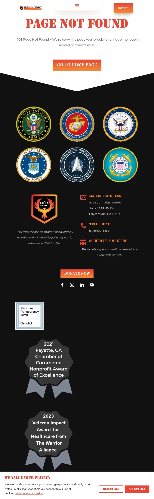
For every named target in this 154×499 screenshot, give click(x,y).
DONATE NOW (77, 273)
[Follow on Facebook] (62, 285)
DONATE (123, 8)
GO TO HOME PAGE (77, 65)
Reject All (111, 489)
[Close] (150, 475)
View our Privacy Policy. (29, 493)
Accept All (137, 489)
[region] (77, 485)
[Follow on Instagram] (72, 285)
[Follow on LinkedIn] (82, 285)
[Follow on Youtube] (92, 285)
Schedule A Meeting (108, 241)
